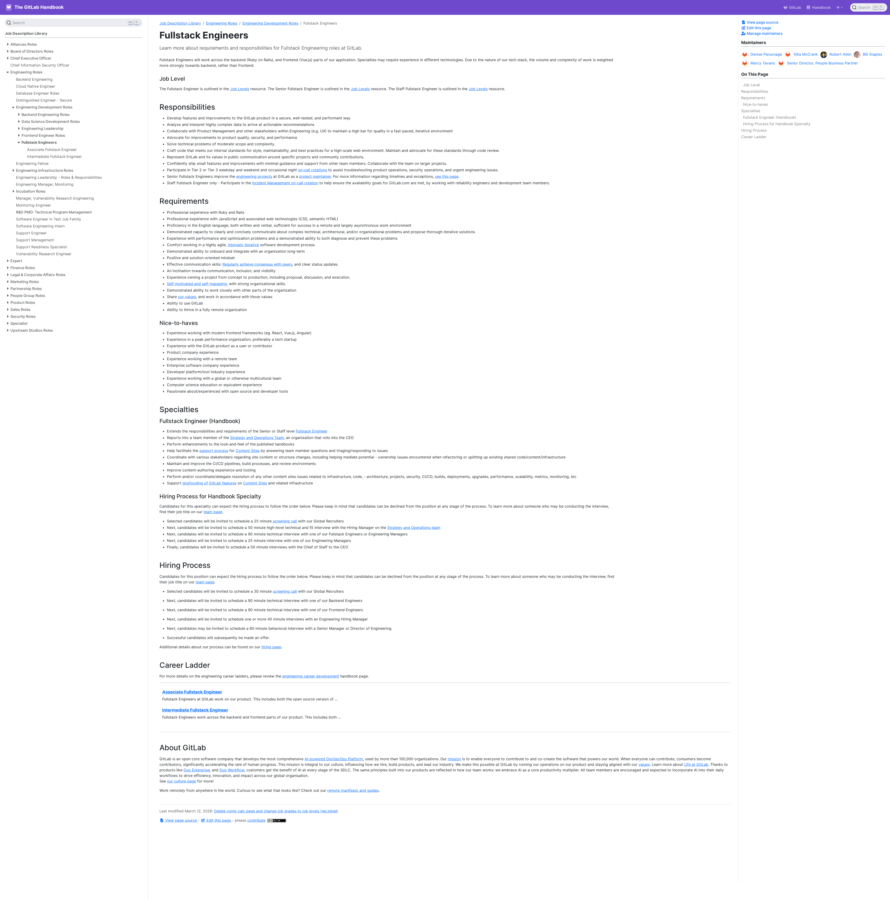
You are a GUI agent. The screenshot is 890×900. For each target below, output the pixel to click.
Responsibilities (754, 91)
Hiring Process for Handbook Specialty (777, 123)
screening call (285, 521)
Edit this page (758, 27)
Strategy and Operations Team (257, 437)
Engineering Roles (221, 23)
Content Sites (248, 450)
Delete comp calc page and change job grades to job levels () (276, 811)
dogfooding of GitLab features (209, 483)
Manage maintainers (764, 33)
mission (454, 759)
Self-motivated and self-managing (197, 283)
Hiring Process (753, 130)
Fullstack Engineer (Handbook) (769, 117)
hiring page (271, 647)
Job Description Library (180, 23)
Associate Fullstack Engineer (192, 691)
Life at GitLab (696, 764)
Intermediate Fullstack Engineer (195, 709)
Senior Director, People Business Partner (822, 63)
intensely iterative (243, 244)
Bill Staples (872, 54)
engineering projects (254, 176)
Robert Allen (840, 54)
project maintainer (315, 176)
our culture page (181, 781)
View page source (762, 22)
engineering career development (310, 676)
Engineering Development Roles (270, 23)
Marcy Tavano (762, 63)
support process (213, 450)
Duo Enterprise (197, 770)
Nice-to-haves (755, 104)
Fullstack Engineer (311, 431)
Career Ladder (753, 136)
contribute (256, 820)
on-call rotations (312, 170)
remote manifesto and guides (353, 790)
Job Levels (239, 88)
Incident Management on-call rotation (285, 183)
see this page (446, 176)
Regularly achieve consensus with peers (257, 264)
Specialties (750, 110)
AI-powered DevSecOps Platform (334, 759)
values (644, 764)
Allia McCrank (806, 54)
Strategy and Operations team (413, 527)
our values (187, 296)
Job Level (751, 85)
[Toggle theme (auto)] (839, 7)
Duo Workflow (231, 770)
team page (212, 511)
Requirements (753, 97)
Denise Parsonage (766, 54)
